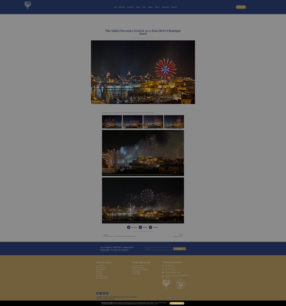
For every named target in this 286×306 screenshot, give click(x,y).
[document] (143, 153)
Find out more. (154, 304)
